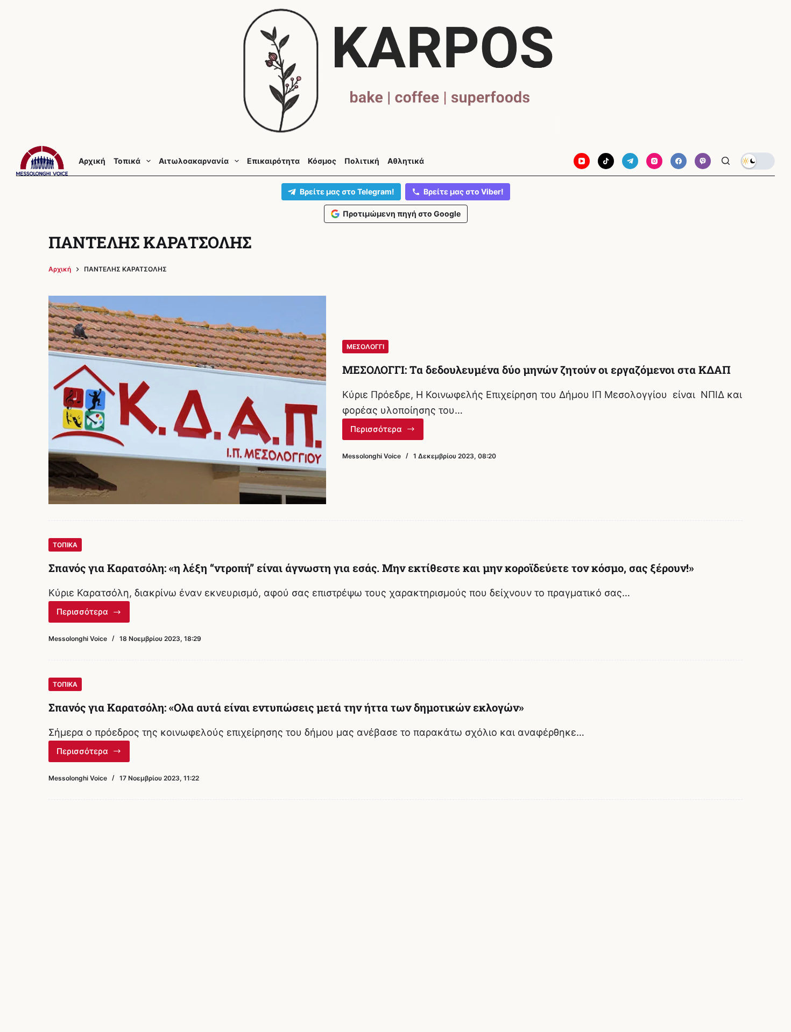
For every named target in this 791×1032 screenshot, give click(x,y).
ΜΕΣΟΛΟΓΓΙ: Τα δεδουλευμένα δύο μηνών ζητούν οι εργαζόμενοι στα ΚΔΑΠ (536, 369)
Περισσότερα (386, 432)
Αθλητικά (405, 161)
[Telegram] (630, 161)
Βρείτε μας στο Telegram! (347, 191)
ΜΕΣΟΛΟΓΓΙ (365, 347)
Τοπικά (127, 161)
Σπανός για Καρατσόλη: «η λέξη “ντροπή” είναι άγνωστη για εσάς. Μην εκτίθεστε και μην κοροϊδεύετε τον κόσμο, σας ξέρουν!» (371, 568)
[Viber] (703, 161)
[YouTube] (582, 161)
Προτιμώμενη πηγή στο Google (402, 213)
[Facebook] (678, 161)
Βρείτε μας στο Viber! (463, 191)
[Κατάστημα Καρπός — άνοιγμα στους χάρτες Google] (395, 70)
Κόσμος (322, 161)
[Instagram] (654, 161)
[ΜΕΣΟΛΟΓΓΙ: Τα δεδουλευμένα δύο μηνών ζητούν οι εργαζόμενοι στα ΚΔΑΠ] (187, 400)
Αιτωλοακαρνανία (194, 161)
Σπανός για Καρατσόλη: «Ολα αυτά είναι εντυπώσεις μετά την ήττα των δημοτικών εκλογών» (286, 707)
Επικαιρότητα (273, 161)
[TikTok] (606, 161)
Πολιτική (361, 161)
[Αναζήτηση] (726, 161)
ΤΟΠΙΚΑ (65, 545)
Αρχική (92, 161)
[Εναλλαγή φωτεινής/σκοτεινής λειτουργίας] (757, 161)
